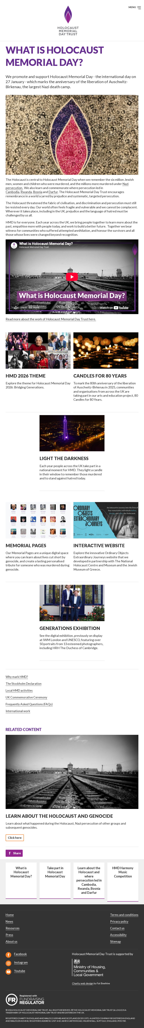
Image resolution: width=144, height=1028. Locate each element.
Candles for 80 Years (100, 376)
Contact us (117, 928)
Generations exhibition (70, 628)
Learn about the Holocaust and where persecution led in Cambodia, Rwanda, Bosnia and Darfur (89, 880)
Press (9, 935)
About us (11, 941)
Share (17, 853)
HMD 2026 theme (25, 376)
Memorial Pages (26, 545)
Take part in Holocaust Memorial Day (55, 872)
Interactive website (99, 545)
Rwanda (26, 192)
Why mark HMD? (17, 677)
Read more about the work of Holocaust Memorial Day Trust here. (51, 319)
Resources (12, 928)
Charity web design (82, 983)
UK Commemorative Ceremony (26, 697)
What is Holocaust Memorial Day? (21, 872)
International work (18, 711)
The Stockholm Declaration (23, 683)
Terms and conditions (124, 915)
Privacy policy (119, 921)
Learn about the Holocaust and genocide (59, 816)
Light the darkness (64, 458)
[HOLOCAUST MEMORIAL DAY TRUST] (72, 20)
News (9, 921)
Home (10, 915)
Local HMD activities (19, 690)
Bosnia (37, 192)
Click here (15, 838)
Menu (132, 7)
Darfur (53, 192)
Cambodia (12, 192)
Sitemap (115, 941)
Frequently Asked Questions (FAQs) (29, 704)
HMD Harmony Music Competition (122, 872)
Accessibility (118, 935)
